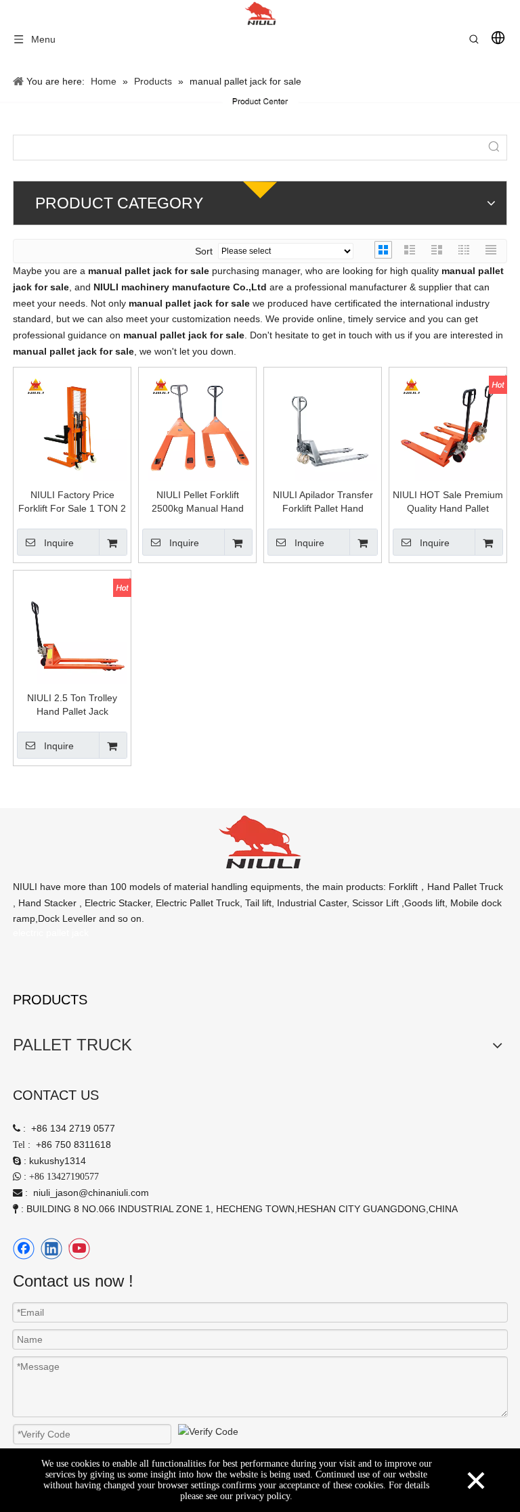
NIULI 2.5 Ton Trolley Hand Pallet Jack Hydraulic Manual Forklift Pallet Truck (72, 705)
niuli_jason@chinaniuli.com (91, 1192)
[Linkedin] (51, 1249)
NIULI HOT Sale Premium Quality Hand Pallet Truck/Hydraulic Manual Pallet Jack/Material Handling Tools (448, 502)
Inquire (59, 542)
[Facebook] (24, 1249)
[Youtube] (79, 1249)
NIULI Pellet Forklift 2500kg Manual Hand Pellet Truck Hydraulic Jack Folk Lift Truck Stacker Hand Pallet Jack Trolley (197, 502)
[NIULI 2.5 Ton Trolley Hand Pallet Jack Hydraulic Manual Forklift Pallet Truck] (72, 628)
